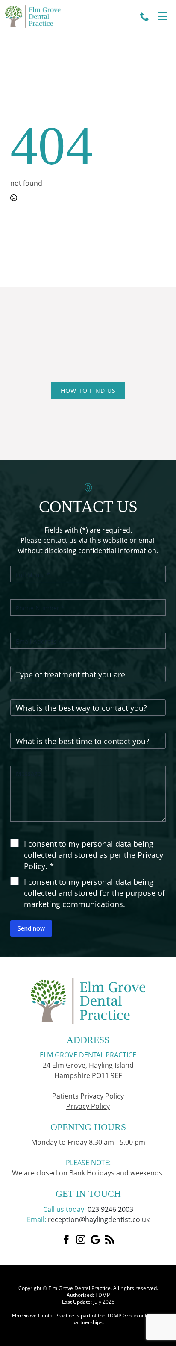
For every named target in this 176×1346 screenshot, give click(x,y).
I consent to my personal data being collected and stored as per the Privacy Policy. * (93, 855)
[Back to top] (163, 1051)
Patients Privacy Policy (88, 1096)
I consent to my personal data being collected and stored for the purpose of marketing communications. (94, 893)
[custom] (95, 1239)
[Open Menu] (162, 16)
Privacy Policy (88, 1106)
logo (46, 16)
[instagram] (80, 1239)
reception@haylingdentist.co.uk (99, 1219)
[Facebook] (66, 1239)
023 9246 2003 (110, 1209)
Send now (31, 928)
